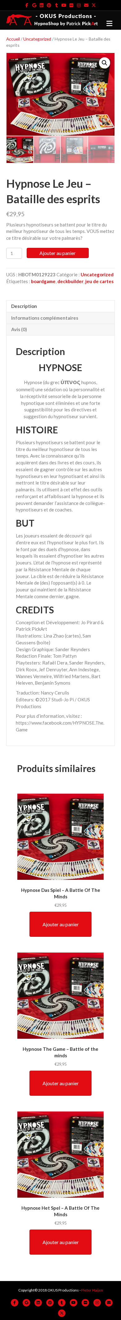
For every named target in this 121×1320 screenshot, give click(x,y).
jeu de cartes (99, 281)
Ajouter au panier (57, 253)
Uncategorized (37, 39)
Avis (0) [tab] (19, 329)
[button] (104, 62)
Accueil (13, 39)
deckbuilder (70, 281)
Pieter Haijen (92, 1290)
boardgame (43, 281)
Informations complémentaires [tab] (44, 318)
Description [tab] (24, 306)
